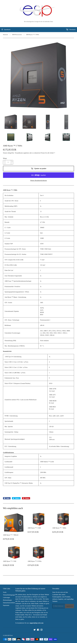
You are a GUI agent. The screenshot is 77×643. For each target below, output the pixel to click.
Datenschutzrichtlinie (9, 602)
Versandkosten (19, 153)
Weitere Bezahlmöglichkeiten (38, 180)
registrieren (69, 606)
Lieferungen (6, 597)
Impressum (6, 605)
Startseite (5, 34)
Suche (4, 592)
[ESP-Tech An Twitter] (35, 630)
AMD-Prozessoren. (17, 34)
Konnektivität (7, 351)
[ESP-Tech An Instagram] (42, 630)
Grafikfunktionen (8, 452)
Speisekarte (7, 29)
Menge (5, 158)
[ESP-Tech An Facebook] (38, 630)
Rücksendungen (7, 600)
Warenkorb (72, 29)
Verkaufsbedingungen (9, 595)
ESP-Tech (10, 635)
